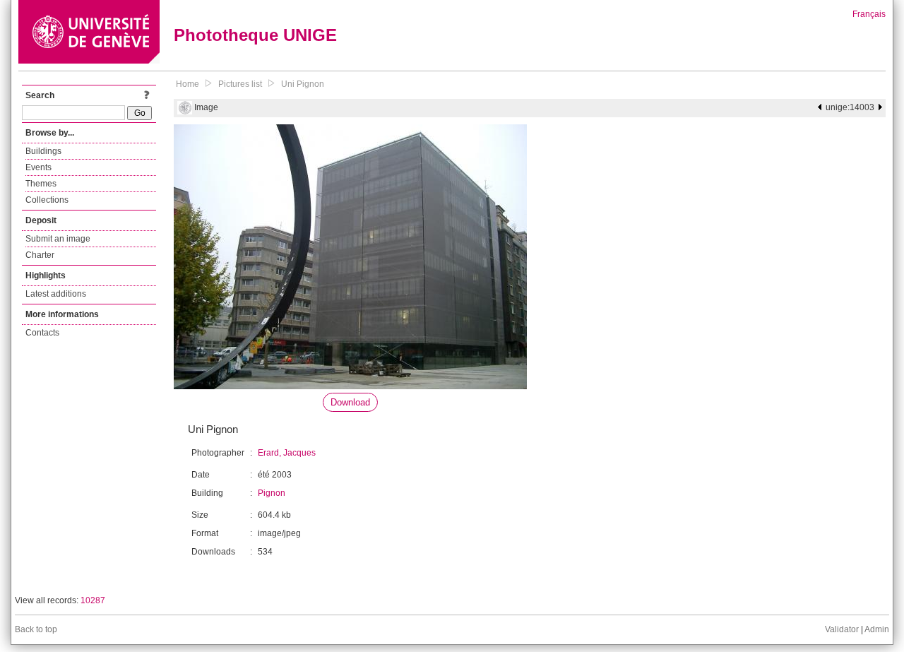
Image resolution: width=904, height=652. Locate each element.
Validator (842, 629)
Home (187, 84)
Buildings (43, 151)
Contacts (42, 333)
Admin (876, 629)
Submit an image (57, 239)
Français (869, 14)
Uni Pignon (302, 84)
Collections (47, 200)
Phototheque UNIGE (255, 35)
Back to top (36, 629)
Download (350, 402)
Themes (40, 184)
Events (38, 167)
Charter (39, 255)
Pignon (271, 493)
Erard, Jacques (287, 453)
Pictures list (240, 84)
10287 (93, 600)
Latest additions (55, 294)
